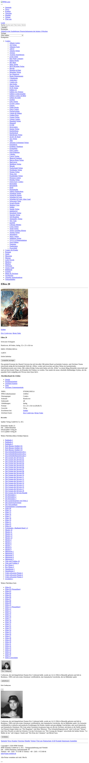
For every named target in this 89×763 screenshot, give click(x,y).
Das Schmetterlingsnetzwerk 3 (15, 456)
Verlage (7, 17)
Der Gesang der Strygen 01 (14, 458)
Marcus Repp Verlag (17, 160)
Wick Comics (14, 236)
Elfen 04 (8, 593)
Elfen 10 (8, 605)
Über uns (8, 19)
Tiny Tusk (13, 221)
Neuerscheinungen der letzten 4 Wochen (34, 31)
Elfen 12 (8, 609)
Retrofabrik (13, 186)
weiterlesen (5, 681)
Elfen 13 (8, 611)
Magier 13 (8, 536)
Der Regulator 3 (10, 499)
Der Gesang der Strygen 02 (14, 460)
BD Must (13, 62)
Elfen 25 (8, 632)
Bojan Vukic (17, 333)
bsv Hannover (14, 74)
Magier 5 (8, 542)
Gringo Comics (15, 119)
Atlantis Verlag (15, 51)
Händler (8, 15)
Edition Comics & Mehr (18, 96)
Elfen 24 (8, 526)
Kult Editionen (15, 152)
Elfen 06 (8, 597)
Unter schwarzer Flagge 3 (14, 577)
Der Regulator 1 (10, 495)
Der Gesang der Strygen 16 (14, 487)
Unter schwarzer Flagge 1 (14, 573)
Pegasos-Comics (15, 178)
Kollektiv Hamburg (16, 146)
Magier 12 (8, 534)
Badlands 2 (9, 442)
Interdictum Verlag (16, 135)
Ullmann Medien (15, 225)
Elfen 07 (8, 599)
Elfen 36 (8, 654)
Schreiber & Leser (16, 197)
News (7, 9)
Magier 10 (8, 530)
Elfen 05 (8, 595)
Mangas (8, 258)
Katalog (8, 11)
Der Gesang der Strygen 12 (14, 479)
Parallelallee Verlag (16, 176)
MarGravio (13, 162)
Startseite (8, 7)
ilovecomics (14, 127)
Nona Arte (13, 174)
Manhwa (8, 262)
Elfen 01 (8, 587)
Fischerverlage (15, 111)
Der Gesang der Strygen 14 (14, 483)
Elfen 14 (8, 510)
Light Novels (9, 260)
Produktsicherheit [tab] (11, 381)
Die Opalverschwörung (13, 503)
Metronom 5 (9, 559)
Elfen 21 (8, 522)
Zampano (13, 244)
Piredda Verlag (15, 180)
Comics (7, 41)
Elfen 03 (8, 591)
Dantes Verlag (14, 86)
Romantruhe (14, 189)
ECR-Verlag (14, 88)
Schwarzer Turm (15, 201)
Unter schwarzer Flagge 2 (14, 575)
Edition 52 (13, 90)
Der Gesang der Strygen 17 (14, 489)
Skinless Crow (15, 205)
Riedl (11, 187)
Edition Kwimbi (15, 98)
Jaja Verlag (13, 139)
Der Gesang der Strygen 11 (14, 477)
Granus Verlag (14, 117)
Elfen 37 (8, 656)
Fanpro (12, 105)
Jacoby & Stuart (15, 137)
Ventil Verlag (14, 229)
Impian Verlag (14, 129)
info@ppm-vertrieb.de (8, 753)
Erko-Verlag (14, 101)
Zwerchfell (13, 248)
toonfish (12, 223)
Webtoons (8, 266)
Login (3, 23)
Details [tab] (7, 380)
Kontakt (59, 741)
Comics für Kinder (11, 250)
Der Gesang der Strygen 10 (14, 475)
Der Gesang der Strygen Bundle (16, 493)
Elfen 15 (8, 512)
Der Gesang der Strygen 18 (14, 491)
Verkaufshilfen (10, 279)
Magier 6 (8, 544)
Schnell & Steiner (16, 195)
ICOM (12, 125)
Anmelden (73, 741)
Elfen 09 (8, 508)
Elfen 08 (8, 601)
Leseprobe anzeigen (8, 360)
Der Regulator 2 (10, 497)
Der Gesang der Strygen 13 (14, 481)
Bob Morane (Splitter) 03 (13, 450)
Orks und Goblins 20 (12, 561)
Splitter (12, 207)
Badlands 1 (9, 440)
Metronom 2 (9, 553)
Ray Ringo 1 (9, 565)
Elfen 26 (8, 634)
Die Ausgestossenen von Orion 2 (16, 501)
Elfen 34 (8, 650)
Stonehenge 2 (10, 571)
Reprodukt (13, 184)
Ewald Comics (15, 103)
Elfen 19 (8, 520)
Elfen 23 (8, 524)
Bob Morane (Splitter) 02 (13, 448)
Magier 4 (8, 540)
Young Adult (9, 268)
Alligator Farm (15, 47)
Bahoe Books (14, 60)
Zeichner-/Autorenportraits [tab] (14, 387)
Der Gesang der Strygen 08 (14, 471)
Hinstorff (13, 123)
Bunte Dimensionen (16, 76)
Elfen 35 (8, 652)
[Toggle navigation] (2, 4)
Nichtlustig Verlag (16, 170)
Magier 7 (8, 546)
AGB (54, 741)
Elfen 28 (8, 638)
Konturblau (13, 148)
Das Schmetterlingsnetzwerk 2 (15, 454)
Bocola (12, 68)
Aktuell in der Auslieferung (10, 31)
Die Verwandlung (11, 504)
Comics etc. (14, 82)
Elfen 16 (8, 514)
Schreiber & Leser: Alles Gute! (20, 199)
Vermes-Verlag (15, 232)
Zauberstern (14, 246)
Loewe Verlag (14, 156)
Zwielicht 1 (9, 579)
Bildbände (8, 270)
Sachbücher (9, 275)
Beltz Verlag (14, 64)
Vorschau (8, 13)
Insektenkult (14, 133)
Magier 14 (8, 538)
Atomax (12, 53)
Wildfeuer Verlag (15, 238)
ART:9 (12, 49)
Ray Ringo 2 (9, 567)
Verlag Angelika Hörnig (18, 230)
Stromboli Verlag (15, 213)
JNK (11, 141)
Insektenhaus (14, 131)
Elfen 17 (8, 516)
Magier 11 (8, 532)
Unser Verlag (14, 227)
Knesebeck (13, 144)
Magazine (8, 256)
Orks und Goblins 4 (12, 563)
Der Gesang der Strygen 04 (14, 463)
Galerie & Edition (16, 113)
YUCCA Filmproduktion (18, 240)
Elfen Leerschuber (11, 658)
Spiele (7, 254)
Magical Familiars (16, 158)
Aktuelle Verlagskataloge (13, 277)
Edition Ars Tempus (16, 92)
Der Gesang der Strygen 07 (14, 469)
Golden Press (14, 115)
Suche (3, 25)
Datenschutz (47, 741)
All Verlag (13, 45)
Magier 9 (8, 549)
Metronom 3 (9, 555)
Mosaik (12, 166)
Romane (8, 252)
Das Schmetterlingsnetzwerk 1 (15, 452)
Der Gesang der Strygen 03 (14, 461)
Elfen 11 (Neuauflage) (12, 607)
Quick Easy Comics (16, 182)
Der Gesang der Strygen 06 (14, 467)
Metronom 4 (9, 557)
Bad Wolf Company (16, 58)
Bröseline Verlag (15, 72)
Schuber (8, 271)
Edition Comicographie (18, 94)
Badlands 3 (9, 444)
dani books (13, 84)
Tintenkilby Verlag (16, 219)
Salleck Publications (16, 191)
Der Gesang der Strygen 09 (14, 473)
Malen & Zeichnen (11, 273)
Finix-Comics (14, 109)
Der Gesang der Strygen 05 (14, 465)
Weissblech (13, 234)
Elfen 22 (8, 626)
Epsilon (12, 100)
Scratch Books (15, 203)
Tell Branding (14, 217)
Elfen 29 (8, 640)
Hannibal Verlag (15, 121)
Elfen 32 (8, 646)
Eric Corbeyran (6, 333)
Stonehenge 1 (10, 569)
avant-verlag (14, 57)
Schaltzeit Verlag (15, 193)
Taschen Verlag (15, 215)
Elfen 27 (8, 636)
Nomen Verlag (15, 172)
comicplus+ (13, 80)
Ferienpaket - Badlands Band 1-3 (16, 528)
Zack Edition (14, 242)
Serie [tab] (7, 385)
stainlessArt (13, 211)
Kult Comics (14, 150)
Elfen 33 (8, 648)
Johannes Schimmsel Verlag (19, 143)
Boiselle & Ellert (15, 70)
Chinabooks (14, 78)
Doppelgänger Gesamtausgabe (15, 506)
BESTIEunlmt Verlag (17, 66)
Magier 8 (8, 547)
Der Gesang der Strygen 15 (14, 485)
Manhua (8, 264)
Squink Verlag (14, 209)
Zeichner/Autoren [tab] (11, 383)
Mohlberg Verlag (15, 164)
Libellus (12, 154)
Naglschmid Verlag (16, 168)
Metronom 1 (9, 551)
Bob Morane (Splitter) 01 (13, 446)
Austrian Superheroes (17, 55)
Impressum (65, 741)
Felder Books (14, 107)
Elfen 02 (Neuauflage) (13, 589)
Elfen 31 (8, 644)
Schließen (5, 737)
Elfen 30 (8, 642)
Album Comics (15, 43)
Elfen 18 (8, 518)
